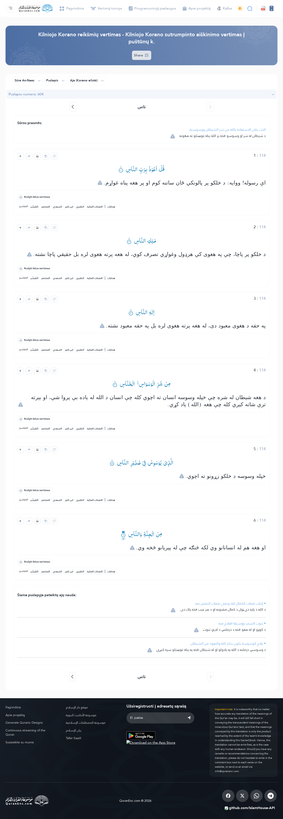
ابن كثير (69, 206)
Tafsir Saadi (73, 738)
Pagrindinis (13, 707)
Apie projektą (15, 715)
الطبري (80, 206)
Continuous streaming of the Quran (25, 732)
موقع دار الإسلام (77, 707)
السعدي (57, 206)
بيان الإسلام (73, 730)
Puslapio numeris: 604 (26, 94)
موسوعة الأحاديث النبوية (81, 715)
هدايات (111, 206)
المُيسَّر (34, 206)
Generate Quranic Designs (24, 722)
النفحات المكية (95, 206)
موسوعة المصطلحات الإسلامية (85, 722)
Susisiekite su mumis (20, 742)
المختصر (45, 206)
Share (139, 55)
